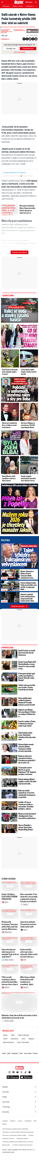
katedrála (15, 1053)
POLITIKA (5, 540)
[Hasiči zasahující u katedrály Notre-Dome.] (20, 29)
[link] (9, 1072)
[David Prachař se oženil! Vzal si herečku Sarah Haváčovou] (9, 654)
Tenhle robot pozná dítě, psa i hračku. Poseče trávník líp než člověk (26, 687)
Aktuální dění (8, 1030)
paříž (8, 1053)
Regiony (31, 1038)
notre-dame (27, 1053)
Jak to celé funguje (19, 52)
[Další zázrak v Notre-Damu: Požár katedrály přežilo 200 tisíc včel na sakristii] (17, 27)
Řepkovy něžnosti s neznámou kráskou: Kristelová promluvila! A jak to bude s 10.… (26, 759)
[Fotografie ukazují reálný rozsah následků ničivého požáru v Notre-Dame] (6, 30)
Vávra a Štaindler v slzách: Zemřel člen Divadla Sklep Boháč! (25, 827)
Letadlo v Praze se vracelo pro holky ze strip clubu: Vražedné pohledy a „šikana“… (26, 805)
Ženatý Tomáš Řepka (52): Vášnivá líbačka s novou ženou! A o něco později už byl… (27, 665)
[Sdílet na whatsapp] (33, 38)
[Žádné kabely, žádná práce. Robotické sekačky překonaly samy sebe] (9, 736)
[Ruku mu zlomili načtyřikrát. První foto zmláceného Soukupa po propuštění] (9, 794)
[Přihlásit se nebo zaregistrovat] (36, 2)
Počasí (5, 1038)
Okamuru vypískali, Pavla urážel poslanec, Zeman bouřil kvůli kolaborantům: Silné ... (27, 597)
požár (4, 1053)
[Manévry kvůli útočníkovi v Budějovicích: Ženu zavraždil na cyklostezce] (9, 817)
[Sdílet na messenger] (30, 38)
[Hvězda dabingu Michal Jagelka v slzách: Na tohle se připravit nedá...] (9, 782)
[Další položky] (36, 6)
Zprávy (5, 1035)
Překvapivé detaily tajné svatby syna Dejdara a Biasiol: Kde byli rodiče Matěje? (26, 676)
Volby (12, 1035)
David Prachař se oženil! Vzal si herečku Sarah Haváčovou (26, 652)
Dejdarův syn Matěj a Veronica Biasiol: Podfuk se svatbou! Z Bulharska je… (27, 713)
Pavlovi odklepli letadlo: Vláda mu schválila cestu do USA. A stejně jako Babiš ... (28, 586)
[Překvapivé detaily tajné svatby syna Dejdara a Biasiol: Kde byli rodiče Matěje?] (9, 677)
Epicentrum (14, 1038)
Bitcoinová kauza (8, 1042)
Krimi (23, 1038)
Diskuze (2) (5, 39)
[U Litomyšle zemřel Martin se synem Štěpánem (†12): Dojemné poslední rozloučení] (9, 771)
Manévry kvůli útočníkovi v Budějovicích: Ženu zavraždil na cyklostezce (27, 815)
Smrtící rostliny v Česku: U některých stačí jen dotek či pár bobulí (27, 723)
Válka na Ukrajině (23, 1035)
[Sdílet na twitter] (27, 38)
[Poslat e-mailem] (36, 38)
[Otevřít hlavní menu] (2, 2)
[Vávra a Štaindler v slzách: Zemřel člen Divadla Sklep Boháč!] (9, 828)
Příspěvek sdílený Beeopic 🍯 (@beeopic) (16, 176)
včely (20, 1053)
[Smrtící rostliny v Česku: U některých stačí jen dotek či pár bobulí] (9, 724)
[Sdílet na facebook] (24, 38)
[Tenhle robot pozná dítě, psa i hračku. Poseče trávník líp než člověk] (9, 689)
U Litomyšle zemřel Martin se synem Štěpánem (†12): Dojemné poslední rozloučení (27, 770)
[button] (12, 1077)
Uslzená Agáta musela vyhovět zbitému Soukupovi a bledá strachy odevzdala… (26, 747)
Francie (35, 1053)
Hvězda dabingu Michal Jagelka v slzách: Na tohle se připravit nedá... (27, 781)
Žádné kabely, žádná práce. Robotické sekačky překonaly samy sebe (27, 736)
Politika (4, 578)
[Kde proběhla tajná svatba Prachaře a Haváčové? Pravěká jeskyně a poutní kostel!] (9, 701)
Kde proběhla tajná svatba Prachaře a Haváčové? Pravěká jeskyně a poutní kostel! (26, 701)
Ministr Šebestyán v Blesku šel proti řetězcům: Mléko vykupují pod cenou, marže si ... (27, 574)
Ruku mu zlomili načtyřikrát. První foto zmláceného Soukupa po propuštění (26, 793)
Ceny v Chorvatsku (23, 1042)
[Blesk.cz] (19, 2)
